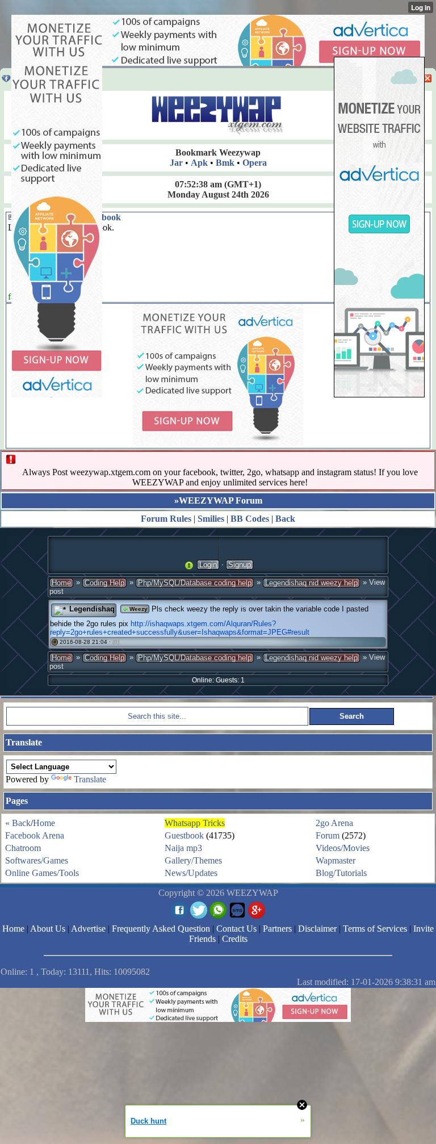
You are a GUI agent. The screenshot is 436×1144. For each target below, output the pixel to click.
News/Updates (191, 873)
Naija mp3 (183, 848)
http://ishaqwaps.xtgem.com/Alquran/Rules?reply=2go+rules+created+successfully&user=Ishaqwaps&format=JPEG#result (179, 627)
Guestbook (184, 835)
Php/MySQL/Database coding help (194, 583)
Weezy (138, 609)
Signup (239, 564)
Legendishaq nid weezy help (311, 583)
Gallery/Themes (193, 860)
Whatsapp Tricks (195, 823)
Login (208, 564)
